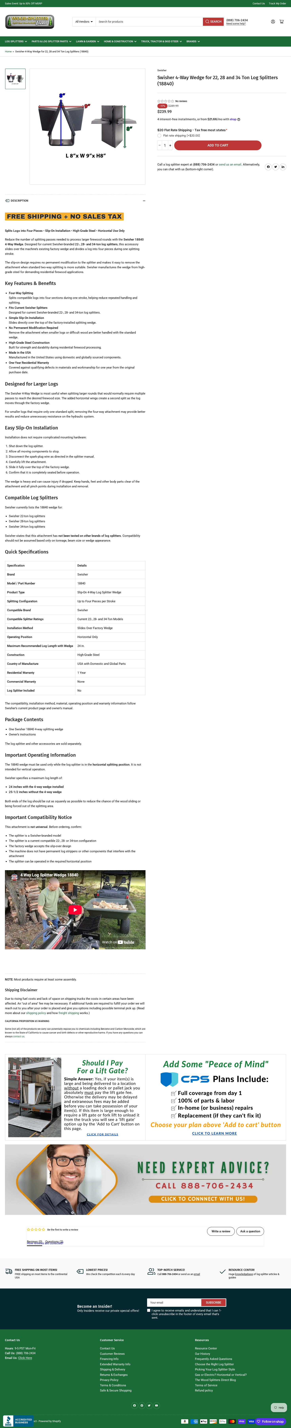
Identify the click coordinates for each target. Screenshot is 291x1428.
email (197, 1274)
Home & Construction (118, 41)
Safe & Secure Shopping (115, 1390)
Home (8, 51)
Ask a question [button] (250, 1231)
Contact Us (259, 3)
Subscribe (213, 1302)
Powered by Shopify (50, 1421)
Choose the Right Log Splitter (214, 1364)
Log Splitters (14, 41)
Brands (191, 41)
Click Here (25, 1358)
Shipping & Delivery (112, 1369)
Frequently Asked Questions (213, 1359)
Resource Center (206, 1348)
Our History (202, 1354)
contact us (18, 1036)
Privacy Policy (109, 1380)
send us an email (230, 164)
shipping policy (36, 1013)
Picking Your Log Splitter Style (215, 1369)
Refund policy (204, 1390)
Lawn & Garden (86, 41)
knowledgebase (244, 1274)
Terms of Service (206, 1385)
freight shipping (69, 1013)
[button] (165, 101)
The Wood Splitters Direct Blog (215, 1380)
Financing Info (109, 1359)
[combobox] (160, 21)
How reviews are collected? (45, 1243)
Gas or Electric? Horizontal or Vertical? (221, 1375)
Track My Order (277, 3)
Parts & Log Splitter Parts (50, 41)
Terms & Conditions (113, 1385)
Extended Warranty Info (115, 1364)
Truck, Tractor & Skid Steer (159, 41)
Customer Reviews (112, 1354)
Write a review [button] (221, 1231)
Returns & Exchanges (114, 1375)
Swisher (161, 70)
